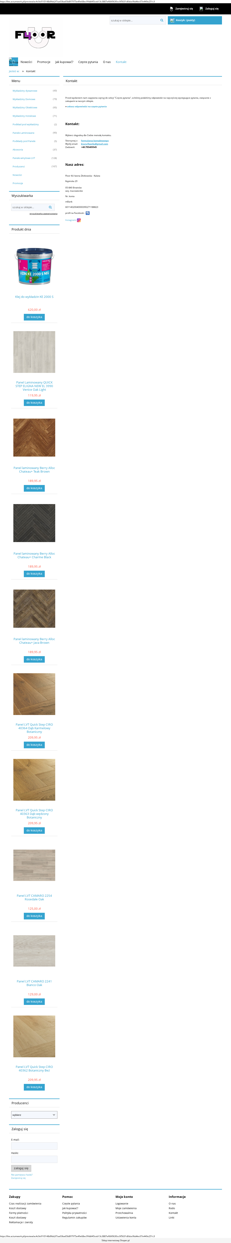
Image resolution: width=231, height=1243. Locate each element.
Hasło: (15, 1153)
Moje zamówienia (126, 1208)
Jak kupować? (70, 1208)
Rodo (172, 1208)
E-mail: (15, 1139)
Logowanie (122, 1203)
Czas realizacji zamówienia (25, 1203)
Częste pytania (71, 1203)
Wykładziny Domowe (24, 99)
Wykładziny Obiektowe (25, 107)
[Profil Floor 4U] (87, 213)
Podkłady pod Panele (24, 141)
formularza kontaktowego (95, 140)
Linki (171, 1217)
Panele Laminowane (23, 132)
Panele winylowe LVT (24, 158)
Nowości (17, 175)
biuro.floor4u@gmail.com (94, 143)
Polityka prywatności (74, 1213)
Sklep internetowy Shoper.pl (116, 1240)
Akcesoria (18, 149)
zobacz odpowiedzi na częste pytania (87, 106)
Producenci (19, 166)
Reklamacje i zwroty (21, 1222)
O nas (172, 1203)
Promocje (18, 183)
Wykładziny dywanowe (25, 90)
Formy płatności (18, 1213)
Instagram (70, 220)
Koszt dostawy (17, 1208)
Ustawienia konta (126, 1217)
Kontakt (173, 1213)
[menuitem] (26, 61)
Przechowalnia (124, 1213)
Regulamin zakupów (74, 1217)
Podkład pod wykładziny (26, 124)
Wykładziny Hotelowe (24, 116)
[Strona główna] (36, 36)
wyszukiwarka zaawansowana (43, 213)
